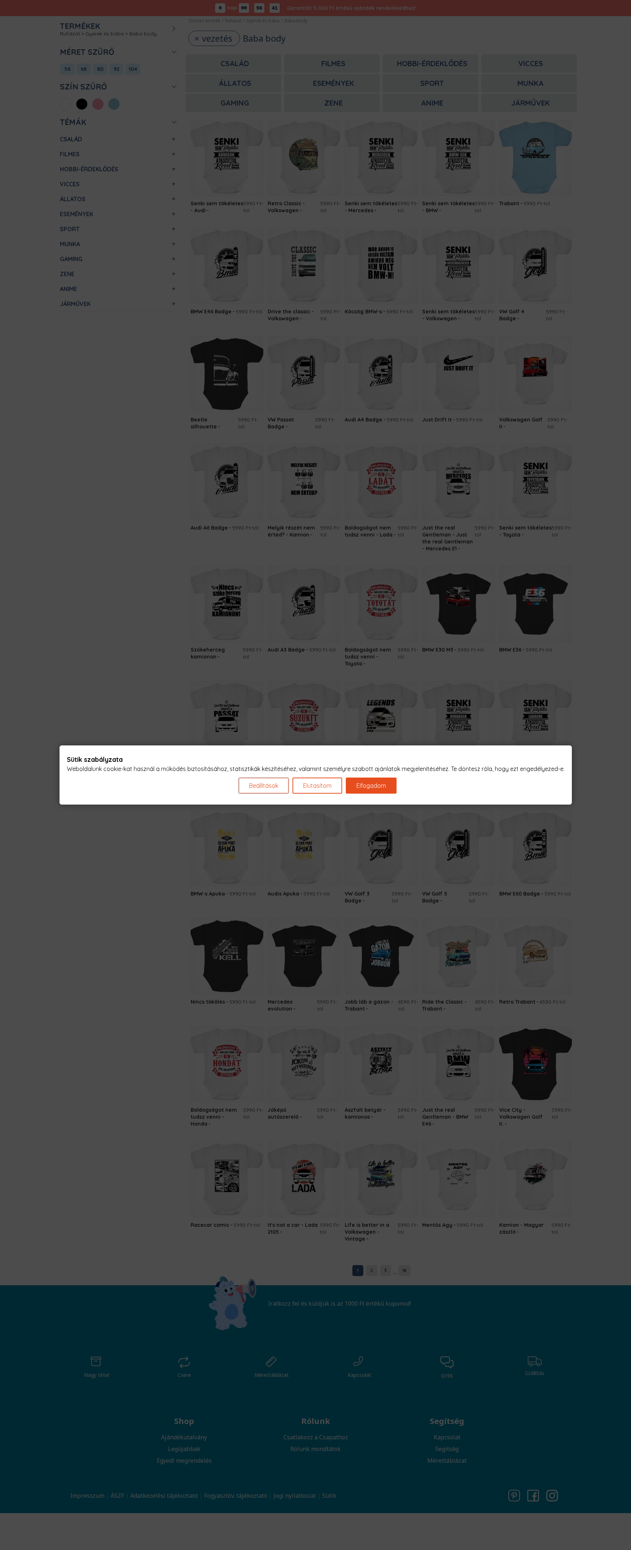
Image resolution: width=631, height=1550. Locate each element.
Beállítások (263, 785)
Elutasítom (317, 785)
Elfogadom (371, 785)
